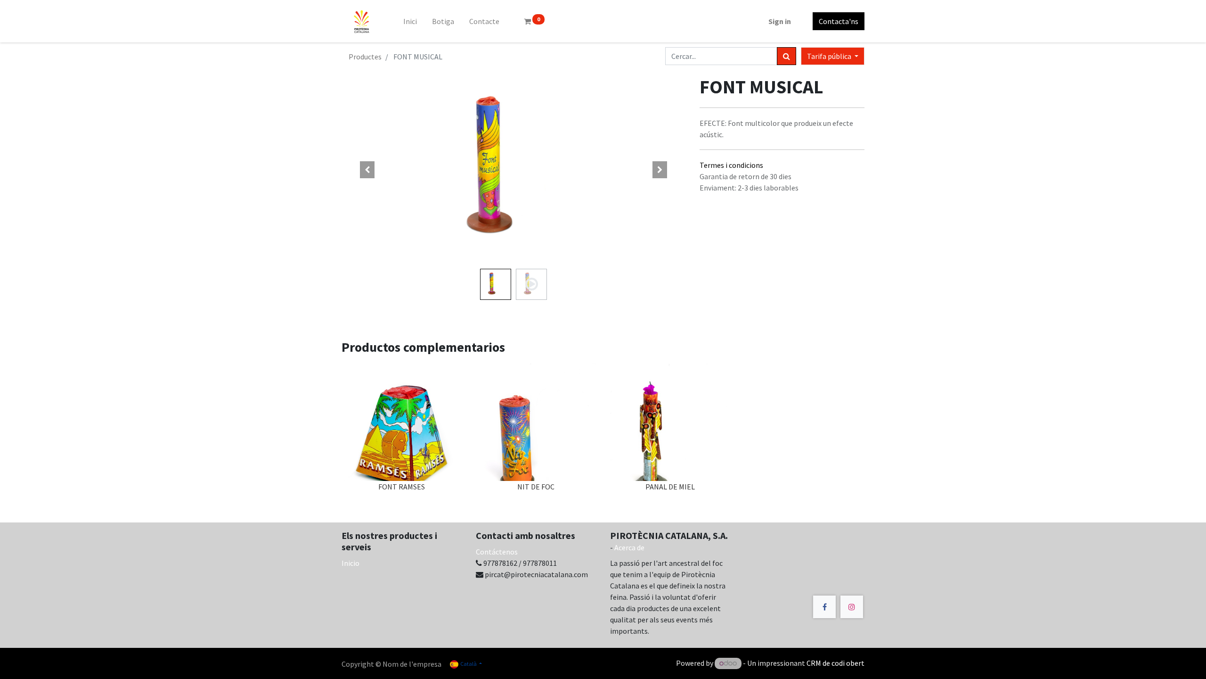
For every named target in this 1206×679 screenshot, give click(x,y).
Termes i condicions (731, 165)
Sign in (779, 21)
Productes (365, 56)
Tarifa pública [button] (830, 56)
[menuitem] (410, 21)
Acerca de (629, 547)
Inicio (350, 563)
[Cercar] (786, 56)
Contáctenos (497, 551)
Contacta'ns (838, 21)
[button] (367, 170)
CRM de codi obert (835, 663)
